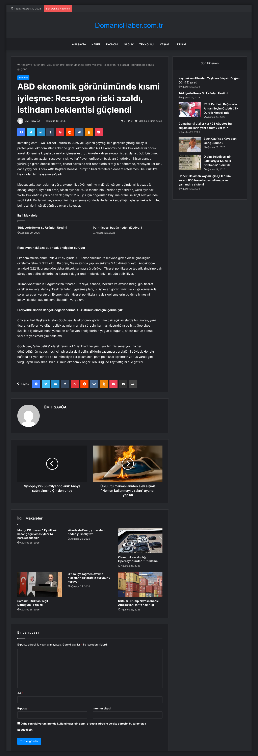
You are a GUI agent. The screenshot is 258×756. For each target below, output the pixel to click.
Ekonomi (112, 44)
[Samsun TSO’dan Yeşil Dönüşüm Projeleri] (39, 584)
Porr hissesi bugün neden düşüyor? (117, 227)
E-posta (23, 708)
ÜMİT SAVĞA (32, 120)
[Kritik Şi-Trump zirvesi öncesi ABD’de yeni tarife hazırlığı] (140, 584)
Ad (20, 693)
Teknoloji (146, 44)
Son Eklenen (210, 63)
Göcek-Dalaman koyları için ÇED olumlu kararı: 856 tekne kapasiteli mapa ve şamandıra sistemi (206, 180)
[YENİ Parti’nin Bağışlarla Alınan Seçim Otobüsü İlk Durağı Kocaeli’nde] (190, 109)
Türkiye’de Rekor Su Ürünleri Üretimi (42, 227)
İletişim (180, 44)
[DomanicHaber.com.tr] (129, 25)
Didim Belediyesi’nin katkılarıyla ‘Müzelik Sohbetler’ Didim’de (218, 161)
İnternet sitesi (102, 708)
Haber (96, 44)
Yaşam (164, 44)
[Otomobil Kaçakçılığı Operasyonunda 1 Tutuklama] (140, 540)
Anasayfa (79, 44)
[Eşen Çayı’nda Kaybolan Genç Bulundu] (190, 144)
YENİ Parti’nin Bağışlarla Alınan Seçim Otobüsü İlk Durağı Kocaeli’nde (221, 108)
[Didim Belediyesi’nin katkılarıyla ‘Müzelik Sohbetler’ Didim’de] (190, 162)
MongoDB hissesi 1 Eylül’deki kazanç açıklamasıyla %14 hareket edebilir (37, 533)
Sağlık (129, 44)
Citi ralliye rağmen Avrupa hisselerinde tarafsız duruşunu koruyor (89, 577)
